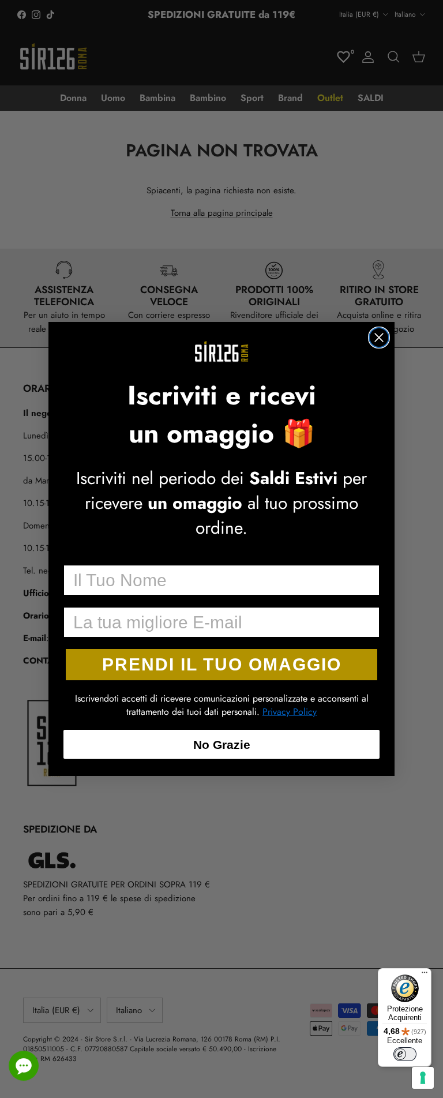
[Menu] (424, 975)
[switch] (404, 1054)
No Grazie (221, 744)
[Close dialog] (379, 337)
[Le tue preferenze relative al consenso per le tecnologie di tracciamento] (423, 1078)
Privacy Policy (289, 711)
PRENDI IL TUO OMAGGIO (221, 664)
